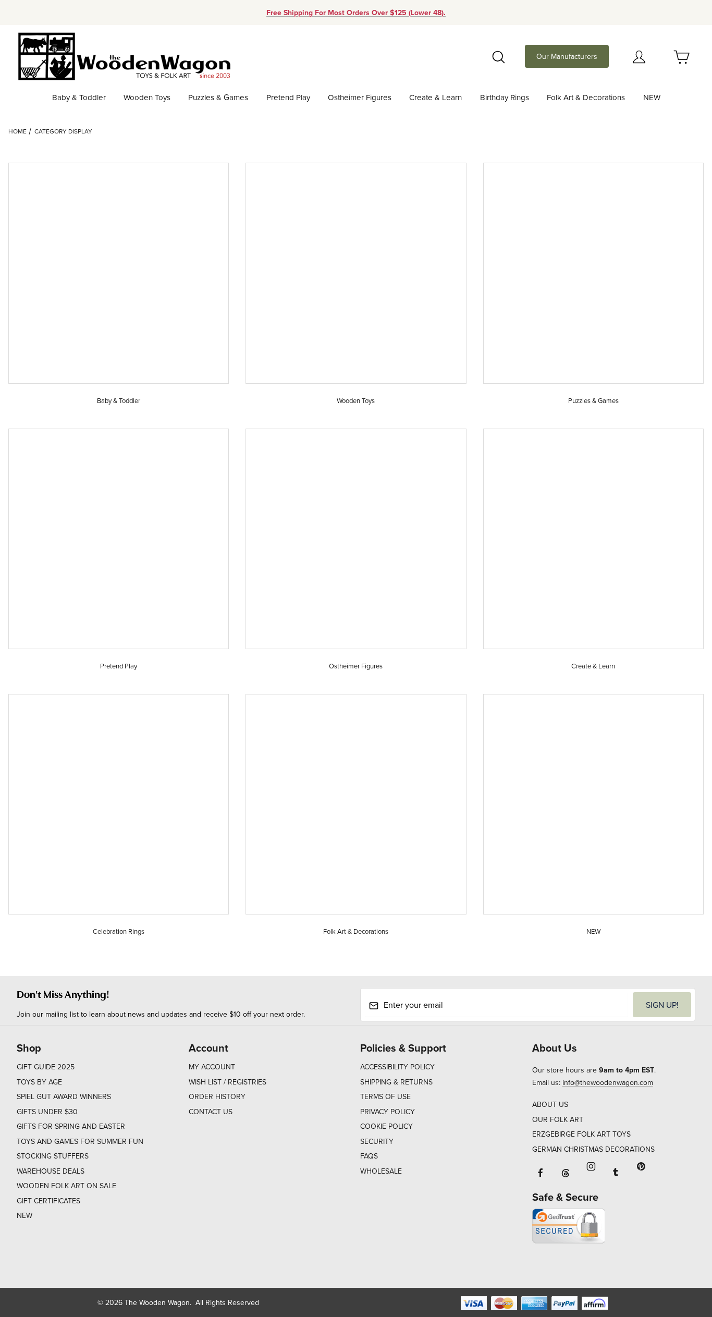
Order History (217, 1096)
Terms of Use (385, 1096)
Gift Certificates (48, 1201)
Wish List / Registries (227, 1082)
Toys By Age (39, 1082)
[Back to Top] (680, 1252)
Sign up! (662, 1004)
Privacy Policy (387, 1111)
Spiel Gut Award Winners (64, 1096)
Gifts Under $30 (47, 1111)
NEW (24, 1215)
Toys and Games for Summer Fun (80, 1141)
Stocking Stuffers (53, 1156)
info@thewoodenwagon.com (607, 1082)
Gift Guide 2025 (46, 1067)
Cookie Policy (386, 1126)
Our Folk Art (557, 1119)
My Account (212, 1067)
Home (17, 131)
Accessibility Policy (397, 1067)
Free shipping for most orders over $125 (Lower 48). (356, 12)
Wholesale (381, 1171)
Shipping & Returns (396, 1082)
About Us (550, 1104)
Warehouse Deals (50, 1171)
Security (377, 1141)
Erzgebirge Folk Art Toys (581, 1134)
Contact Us (210, 1111)
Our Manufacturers (566, 56)
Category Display (63, 131)
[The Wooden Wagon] (124, 55)
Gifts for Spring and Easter (71, 1126)
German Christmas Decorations (593, 1149)
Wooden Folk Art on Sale (66, 1185)
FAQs (369, 1156)
